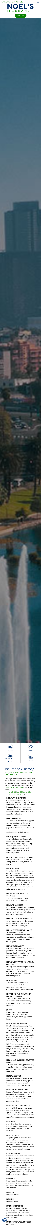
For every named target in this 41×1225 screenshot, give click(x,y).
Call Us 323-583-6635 (12, 2)
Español (20, 16)
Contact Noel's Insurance (14, 787)
